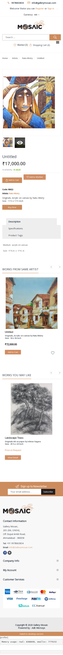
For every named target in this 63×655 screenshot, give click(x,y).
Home (5, 58)
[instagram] (9, 553)
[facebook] (5, 553)
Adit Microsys (38, 627)
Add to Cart (13, 352)
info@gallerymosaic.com (20, 547)
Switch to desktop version (31, 634)
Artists (15, 58)
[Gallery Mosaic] (31, 25)
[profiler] (4, 637)
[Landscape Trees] (31, 409)
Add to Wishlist (36, 177)
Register (40, 8)
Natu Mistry (27, 58)
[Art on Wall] (20, 142)
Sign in (51, 8)
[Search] (55, 37)
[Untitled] (31, 303)
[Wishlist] (52, 354)
